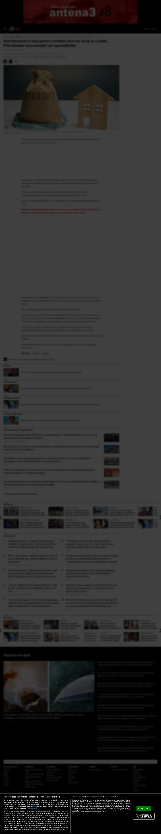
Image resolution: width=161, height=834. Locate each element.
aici (5, 823)
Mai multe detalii (32, 808)
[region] (80, 813)
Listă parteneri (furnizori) (80, 814)
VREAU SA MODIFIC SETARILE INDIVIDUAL (144, 816)
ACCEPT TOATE (144, 809)
